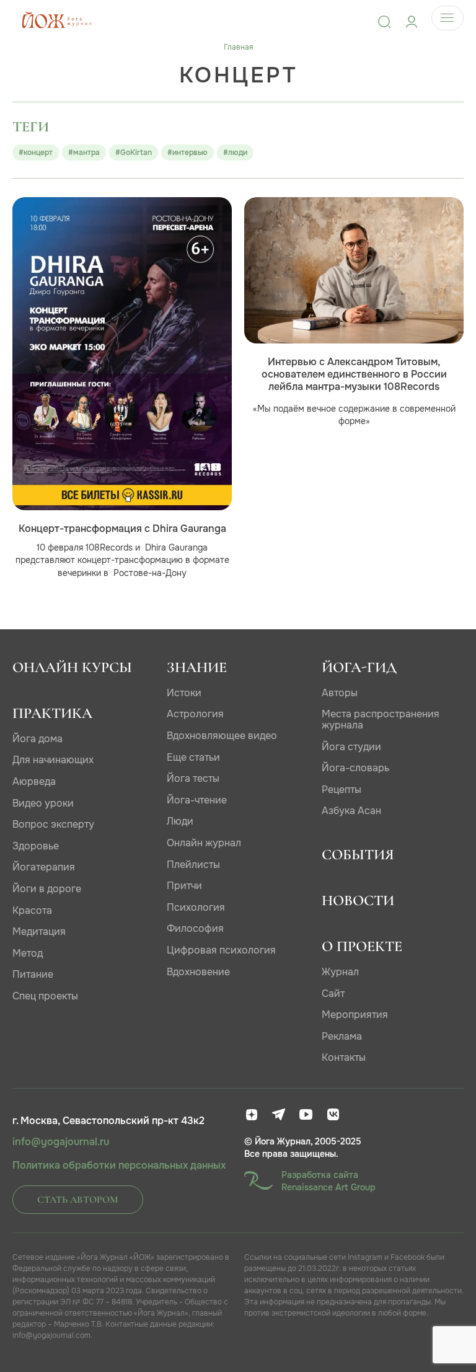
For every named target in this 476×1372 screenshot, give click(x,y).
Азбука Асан (351, 810)
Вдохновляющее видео (222, 735)
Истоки (184, 692)
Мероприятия (355, 1014)
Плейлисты (193, 864)
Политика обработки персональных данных (119, 1165)
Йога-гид (359, 667)
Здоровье (35, 845)
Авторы (340, 692)
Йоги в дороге (46, 888)
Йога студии (351, 746)
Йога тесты (193, 778)
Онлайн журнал (204, 842)
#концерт (36, 152)
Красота (32, 910)
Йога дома (37, 738)
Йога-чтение (197, 800)
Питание (32, 974)
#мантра (84, 152)
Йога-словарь (355, 767)
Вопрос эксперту (53, 824)
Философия (195, 928)
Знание (197, 667)
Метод (27, 953)
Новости (358, 901)
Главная (238, 47)
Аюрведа (34, 781)
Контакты (344, 1057)
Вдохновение (198, 971)
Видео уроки (43, 803)
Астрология (195, 713)
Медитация (39, 931)
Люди (180, 821)
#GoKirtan (133, 152)
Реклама (342, 1036)
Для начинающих (53, 759)
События (358, 855)
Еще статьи (193, 757)
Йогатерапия (43, 867)
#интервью (187, 152)
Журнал (340, 971)
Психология (196, 907)
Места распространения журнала (380, 719)
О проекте (362, 946)
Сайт (333, 993)
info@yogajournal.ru (60, 1142)
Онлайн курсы (72, 667)
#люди (235, 152)
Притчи (184, 885)
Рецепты (341, 789)
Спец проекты (45, 995)
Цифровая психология (221, 950)
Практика (52, 713)
